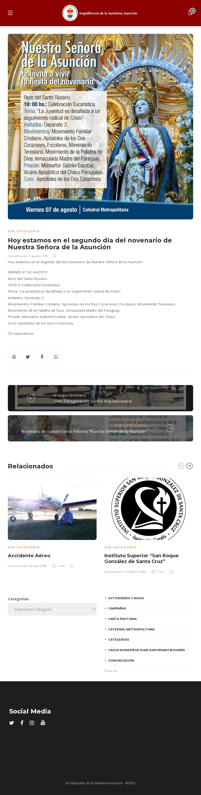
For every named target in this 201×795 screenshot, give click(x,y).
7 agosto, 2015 (38, 256)
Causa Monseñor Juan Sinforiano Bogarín (146, 650)
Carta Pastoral (122, 619)
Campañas (117, 608)
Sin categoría (24, 231)
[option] (52, 522)
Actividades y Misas (126, 598)
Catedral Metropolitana (131, 629)
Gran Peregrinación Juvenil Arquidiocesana (93, 401)
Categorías (18, 598)
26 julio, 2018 (37, 566)
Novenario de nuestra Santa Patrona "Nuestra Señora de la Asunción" (84, 431)
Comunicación (18, 256)
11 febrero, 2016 (136, 572)
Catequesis (118, 639)
